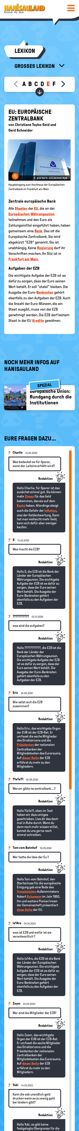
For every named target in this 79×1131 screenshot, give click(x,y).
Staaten (21, 208)
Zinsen (29, 496)
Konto (21, 505)
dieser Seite (30, 758)
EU (36, 208)
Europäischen (19, 214)
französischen (26, 891)
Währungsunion (43, 214)
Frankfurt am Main (23, 259)
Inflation (50, 510)
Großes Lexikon (35, 66)
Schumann (34, 896)
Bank (38, 231)
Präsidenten (25, 744)
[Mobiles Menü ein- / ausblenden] (71, 8)
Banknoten (44, 292)
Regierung (45, 248)
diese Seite (24, 909)
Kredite (38, 321)
